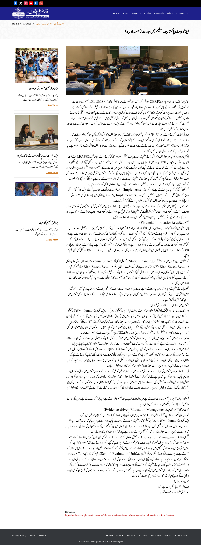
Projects (136, 13)
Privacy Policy (19, 535)
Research (159, 13)
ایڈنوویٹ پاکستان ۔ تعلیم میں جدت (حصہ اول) (50, 24)
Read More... (52, 105)
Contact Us (182, 13)
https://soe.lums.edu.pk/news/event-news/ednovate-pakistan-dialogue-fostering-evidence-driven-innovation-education (119, 515)
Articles (147, 13)
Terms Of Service (37, 535)
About (125, 13)
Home (116, 13)
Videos (170, 13)
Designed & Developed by (100, 541)
